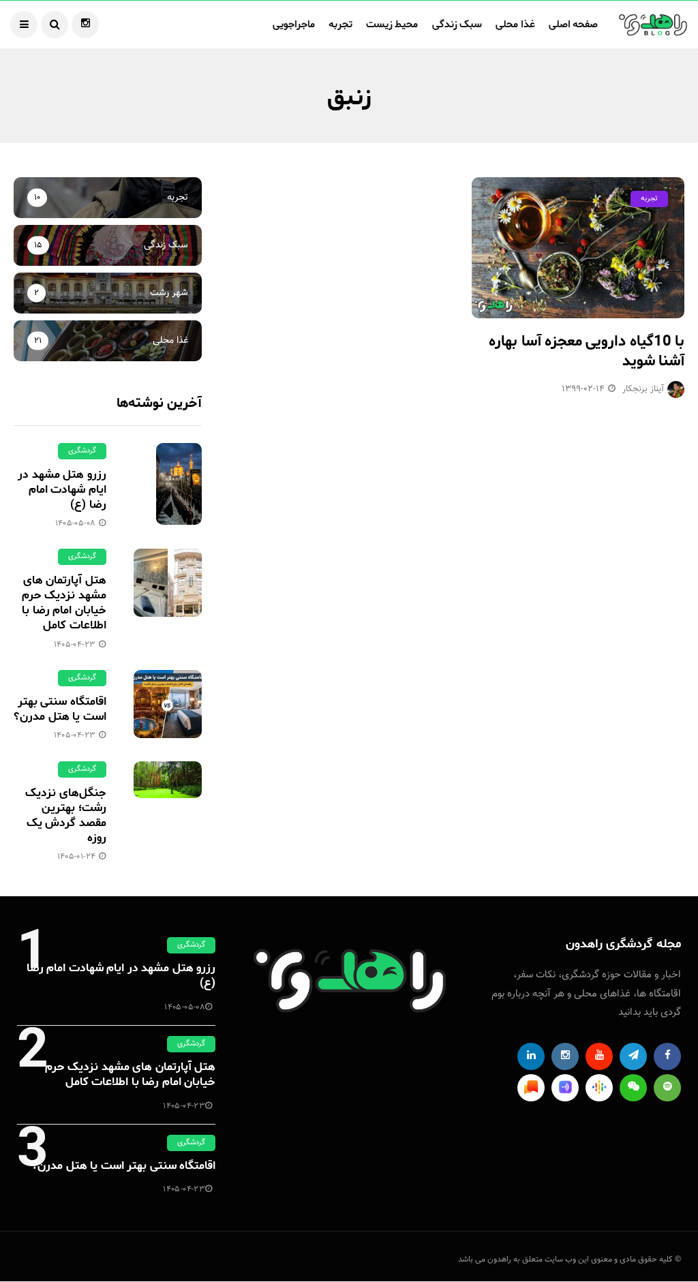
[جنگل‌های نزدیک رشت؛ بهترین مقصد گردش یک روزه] (168, 779)
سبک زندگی (457, 24)
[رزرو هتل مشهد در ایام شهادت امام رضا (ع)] (168, 484)
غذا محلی (515, 24)
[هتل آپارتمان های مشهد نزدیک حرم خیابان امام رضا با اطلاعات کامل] (168, 583)
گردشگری (82, 451)
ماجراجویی (294, 24)
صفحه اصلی (573, 24)
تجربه (340, 24)
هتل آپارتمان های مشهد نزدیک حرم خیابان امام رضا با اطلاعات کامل (64, 602)
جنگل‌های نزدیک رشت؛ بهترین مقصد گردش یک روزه (65, 815)
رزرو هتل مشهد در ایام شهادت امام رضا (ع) (62, 489)
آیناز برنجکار (643, 389)
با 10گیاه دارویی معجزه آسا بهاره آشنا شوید (586, 351)
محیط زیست (392, 24)
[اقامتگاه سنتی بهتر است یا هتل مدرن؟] (168, 704)
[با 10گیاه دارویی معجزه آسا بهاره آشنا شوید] (578, 248)
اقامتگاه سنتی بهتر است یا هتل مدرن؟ (60, 709)
